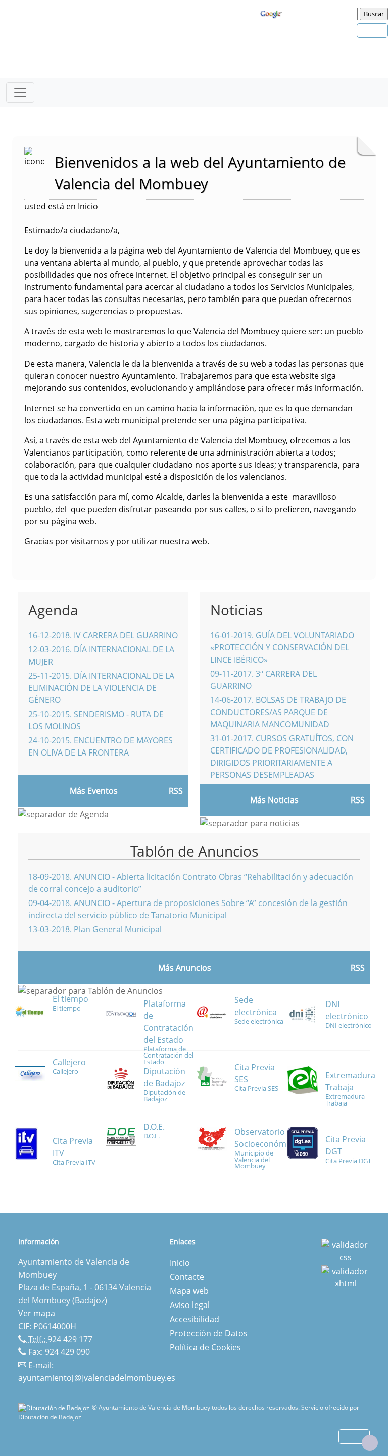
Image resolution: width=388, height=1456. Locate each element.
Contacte (187, 1276)
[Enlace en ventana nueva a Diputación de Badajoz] (55, 1407)
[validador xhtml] (345, 1276)
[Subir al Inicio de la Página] (370, 1443)
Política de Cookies (205, 1347)
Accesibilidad (194, 1319)
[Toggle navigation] (20, 92)
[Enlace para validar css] (345, 1250)
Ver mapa (36, 1313)
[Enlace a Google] (272, 13)
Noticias (236, 609)
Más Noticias (274, 800)
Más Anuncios (184, 967)
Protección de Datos (209, 1333)
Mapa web (189, 1290)
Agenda (53, 609)
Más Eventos (94, 790)
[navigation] (323, 13)
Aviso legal (190, 1305)
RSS (358, 967)
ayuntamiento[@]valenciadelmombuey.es (96, 1377)
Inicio (180, 1262)
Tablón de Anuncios (194, 851)
